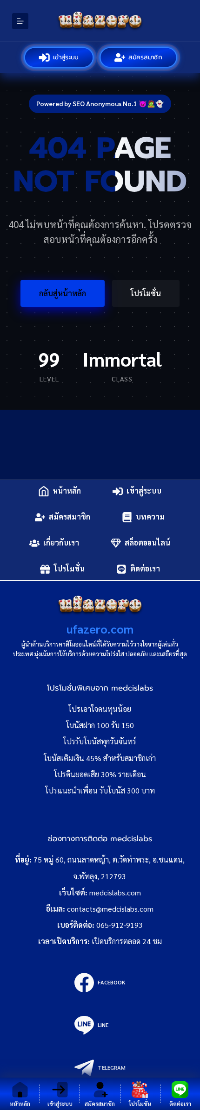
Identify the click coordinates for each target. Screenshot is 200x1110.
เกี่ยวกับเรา (61, 543)
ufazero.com (100, 628)
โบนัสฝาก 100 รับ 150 (100, 725)
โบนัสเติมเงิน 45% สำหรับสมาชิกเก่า (100, 758)
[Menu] (20, 21)
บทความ (150, 517)
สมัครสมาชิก (145, 57)
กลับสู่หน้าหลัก (62, 293)
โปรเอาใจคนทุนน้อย (99, 709)
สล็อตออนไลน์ (147, 543)
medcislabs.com (115, 892)
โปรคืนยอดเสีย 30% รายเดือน (100, 774)
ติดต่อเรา (145, 569)
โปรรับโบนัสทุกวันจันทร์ (99, 741)
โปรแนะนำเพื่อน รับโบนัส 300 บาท (100, 790)
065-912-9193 (119, 925)
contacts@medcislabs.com (110, 908)
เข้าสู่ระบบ (66, 57)
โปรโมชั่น (146, 293)
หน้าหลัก (67, 491)
